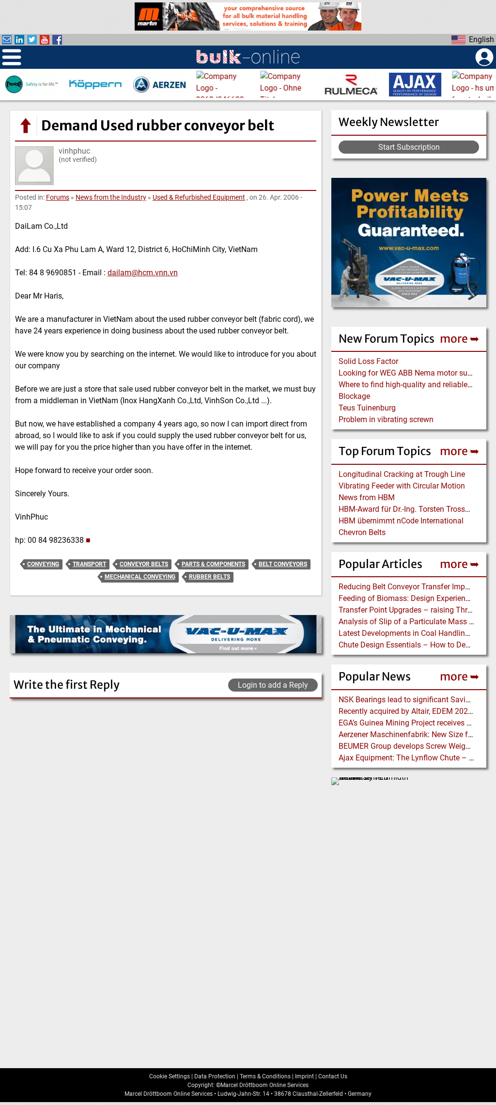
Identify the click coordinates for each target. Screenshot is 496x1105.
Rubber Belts (209, 576)
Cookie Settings (169, 1076)
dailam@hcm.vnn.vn (143, 272)
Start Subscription (409, 147)
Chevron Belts (362, 532)
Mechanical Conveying (140, 576)
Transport (89, 564)
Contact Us (332, 1076)
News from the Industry (111, 197)
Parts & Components (213, 564)
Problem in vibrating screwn (386, 419)
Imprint (304, 1076)
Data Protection (214, 1076)
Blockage (354, 396)
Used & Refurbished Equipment (199, 197)
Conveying (43, 564)
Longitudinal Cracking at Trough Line (402, 474)
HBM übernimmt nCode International (401, 520)
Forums (57, 197)
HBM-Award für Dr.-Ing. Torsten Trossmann (412, 509)
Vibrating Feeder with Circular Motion (402, 485)
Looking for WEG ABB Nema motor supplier (412, 373)
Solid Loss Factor (368, 361)
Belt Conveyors (283, 564)
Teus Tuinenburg (367, 407)
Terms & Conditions (265, 1076)
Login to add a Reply (273, 685)
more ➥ (459, 339)
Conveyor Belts (144, 564)
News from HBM (367, 497)
